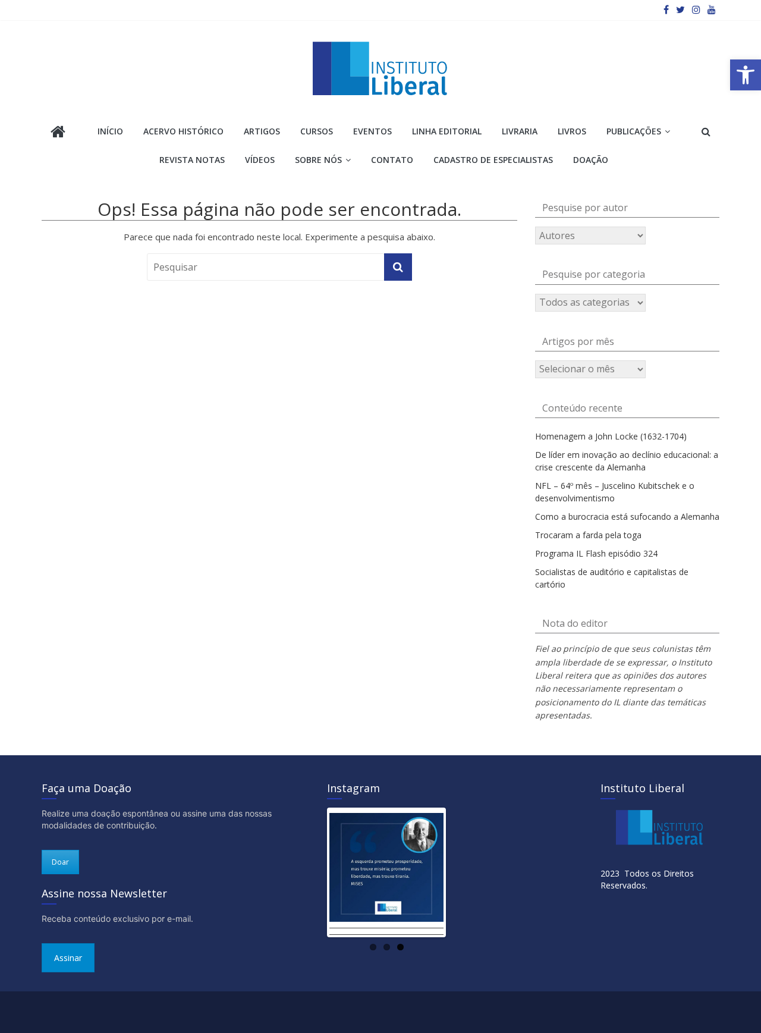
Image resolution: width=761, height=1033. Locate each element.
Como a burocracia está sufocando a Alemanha (627, 516)
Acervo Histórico (183, 131)
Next (461, 872)
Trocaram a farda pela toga (588, 535)
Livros (572, 131)
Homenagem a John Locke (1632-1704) (611, 436)
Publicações (633, 131)
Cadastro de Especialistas (493, 159)
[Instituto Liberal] (58, 133)
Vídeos (260, 159)
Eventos (372, 131)
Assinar (68, 957)
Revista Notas (192, 159)
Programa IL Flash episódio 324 (596, 553)
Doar (60, 862)
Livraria (519, 131)
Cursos (316, 131)
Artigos (262, 131)
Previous (311, 872)
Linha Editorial (447, 131)
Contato (392, 159)
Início (110, 131)
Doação (590, 159)
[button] (745, 74)
